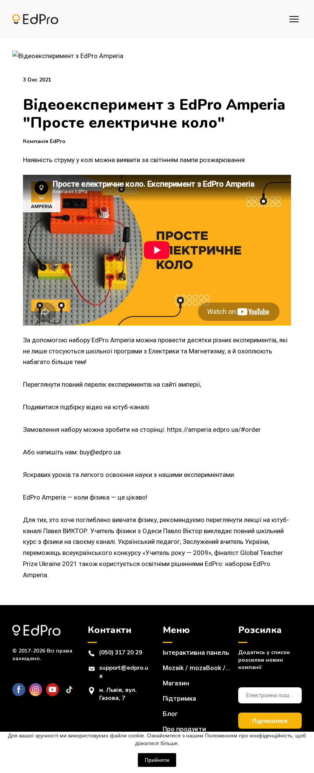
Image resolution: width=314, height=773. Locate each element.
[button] (18, 689)
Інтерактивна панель (196, 652)
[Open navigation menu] (294, 19)
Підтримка (179, 698)
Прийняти (157, 760)
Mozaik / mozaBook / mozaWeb (197, 668)
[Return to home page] (35, 19)
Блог (170, 714)
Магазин (176, 683)
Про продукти (184, 729)
